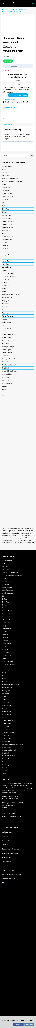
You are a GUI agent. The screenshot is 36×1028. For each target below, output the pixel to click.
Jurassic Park (12, 118)
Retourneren (6, 862)
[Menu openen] (3, 3)
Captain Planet (7, 197)
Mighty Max (6, 301)
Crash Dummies (8, 200)
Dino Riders (6, 209)
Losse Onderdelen (8, 276)
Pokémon (5, 313)
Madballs (5, 285)
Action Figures (7, 166)
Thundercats (6, 377)
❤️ (26, 3)
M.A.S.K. (5, 282)
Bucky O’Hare (7, 587)
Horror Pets (6, 261)
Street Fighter (7, 350)
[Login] (29, 3)
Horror (4, 258)
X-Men (4, 386)
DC (3, 203)
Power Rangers (7, 316)
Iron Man (5, 264)
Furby (4, 233)
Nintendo (5, 304)
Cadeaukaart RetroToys (10, 849)
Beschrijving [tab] (8, 124)
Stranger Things (8, 346)
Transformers (7, 383)
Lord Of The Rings (8, 273)
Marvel (4, 291)
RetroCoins (14, 66)
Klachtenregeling (8, 870)
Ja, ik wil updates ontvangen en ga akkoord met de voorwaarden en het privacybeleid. (16, 89)
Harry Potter (6, 255)
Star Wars (5, 343)
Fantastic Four (7, 224)
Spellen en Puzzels (9, 334)
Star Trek (5, 340)
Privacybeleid (6, 857)
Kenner (4, 270)
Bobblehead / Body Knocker (12, 181)
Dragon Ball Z (7, 218)
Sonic (4, 331)
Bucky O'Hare (7, 194)
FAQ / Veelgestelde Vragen (11, 874)
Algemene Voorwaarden (10, 853)
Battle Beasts (6, 175)
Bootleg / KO (6, 187)
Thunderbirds (7, 374)
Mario (4, 288)
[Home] (2, 9)
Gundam (5, 252)
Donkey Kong (7, 215)
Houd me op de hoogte (18, 95)
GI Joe (4, 243)
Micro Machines (7, 298)
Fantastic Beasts (8, 221)
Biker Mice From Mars (10, 178)
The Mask (5, 368)
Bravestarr (6, 191)
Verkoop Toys (7, 832)
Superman (6, 356)
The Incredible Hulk (9, 365)
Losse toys (6, 279)
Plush (4, 310)
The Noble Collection (9, 371)
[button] (10, 99)
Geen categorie (7, 236)
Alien (4, 169)
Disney (4, 212)
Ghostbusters (7, 239)
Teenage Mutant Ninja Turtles (12, 359)
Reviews (5, 836)
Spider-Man (6, 337)
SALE (4, 325)
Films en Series (7, 227)
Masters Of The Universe (11, 294)
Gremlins (5, 249)
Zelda (4, 389)
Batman (5, 172)
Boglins (4, 184)
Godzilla (5, 246)
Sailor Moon (6, 322)
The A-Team (6, 362)
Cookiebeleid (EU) (8, 879)
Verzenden (6, 866)
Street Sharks (7, 353)
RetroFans (5, 845)
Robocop (5, 319)
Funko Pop (6, 230)
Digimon (5, 206)
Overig (4, 307)
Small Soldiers (7, 328)
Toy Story (5, 380)
